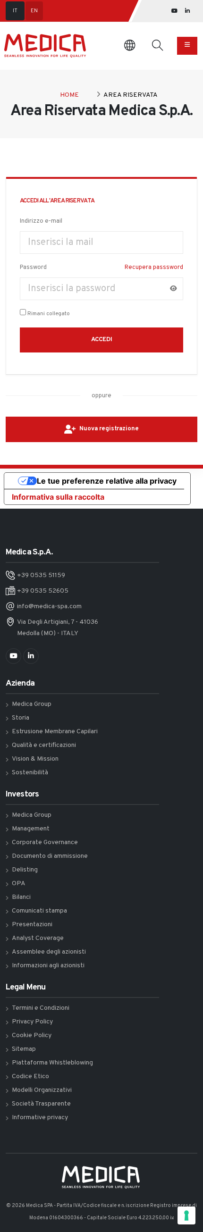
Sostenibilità (30, 773)
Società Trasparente (41, 1104)
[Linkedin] (187, 11)
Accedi (101, 340)
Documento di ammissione (50, 856)
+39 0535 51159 (41, 575)
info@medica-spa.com (49, 607)
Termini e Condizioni (40, 1008)
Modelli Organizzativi (42, 1090)
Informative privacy (40, 1118)
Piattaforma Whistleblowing (52, 1063)
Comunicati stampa (39, 911)
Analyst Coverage (38, 938)
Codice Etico (30, 1077)
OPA (18, 884)
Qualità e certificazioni (44, 745)
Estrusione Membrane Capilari (55, 732)
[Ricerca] (157, 45)
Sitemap (24, 1049)
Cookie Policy (31, 1035)
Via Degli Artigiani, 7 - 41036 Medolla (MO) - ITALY (57, 627)
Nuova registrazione (109, 429)
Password (33, 267)
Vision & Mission (35, 759)
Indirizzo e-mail (41, 221)
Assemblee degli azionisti (49, 952)
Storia (20, 718)
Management (31, 829)
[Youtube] (174, 11)
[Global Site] (129, 46)
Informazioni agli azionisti (48, 966)
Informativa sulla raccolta (58, 497)
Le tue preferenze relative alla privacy (107, 481)
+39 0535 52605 (42, 591)
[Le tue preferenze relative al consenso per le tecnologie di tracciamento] (186, 1215)
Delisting (25, 870)
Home (69, 95)
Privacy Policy (32, 1022)
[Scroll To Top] (187, 1188)
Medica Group (31, 704)
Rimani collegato (48, 313)
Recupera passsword (154, 267)
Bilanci (21, 897)
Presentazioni (32, 925)
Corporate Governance (45, 842)
